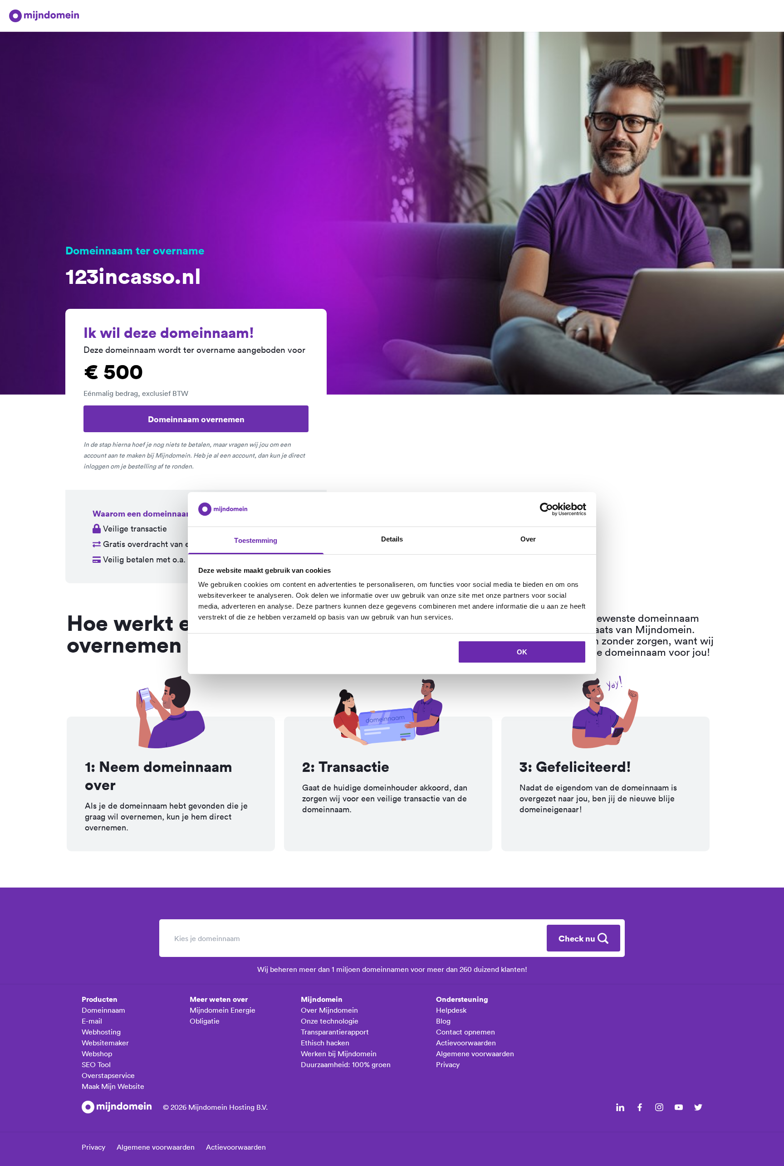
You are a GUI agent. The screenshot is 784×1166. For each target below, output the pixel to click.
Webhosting (101, 1031)
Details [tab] (392, 539)
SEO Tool (96, 1064)
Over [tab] (528, 539)
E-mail (92, 1020)
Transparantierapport (335, 1031)
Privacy (448, 1064)
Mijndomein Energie (222, 1010)
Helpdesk (451, 1010)
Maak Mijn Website (113, 1086)
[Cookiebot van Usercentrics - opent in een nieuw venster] (546, 509)
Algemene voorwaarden (475, 1053)
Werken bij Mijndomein (339, 1053)
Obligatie (205, 1020)
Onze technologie (329, 1020)
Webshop (97, 1053)
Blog (443, 1020)
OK (522, 652)
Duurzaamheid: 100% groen (346, 1064)
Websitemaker (105, 1042)
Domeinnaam (103, 1010)
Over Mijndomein (329, 1010)
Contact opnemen (465, 1031)
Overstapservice (108, 1075)
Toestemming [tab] (255, 540)
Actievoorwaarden (466, 1042)
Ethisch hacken (325, 1042)
